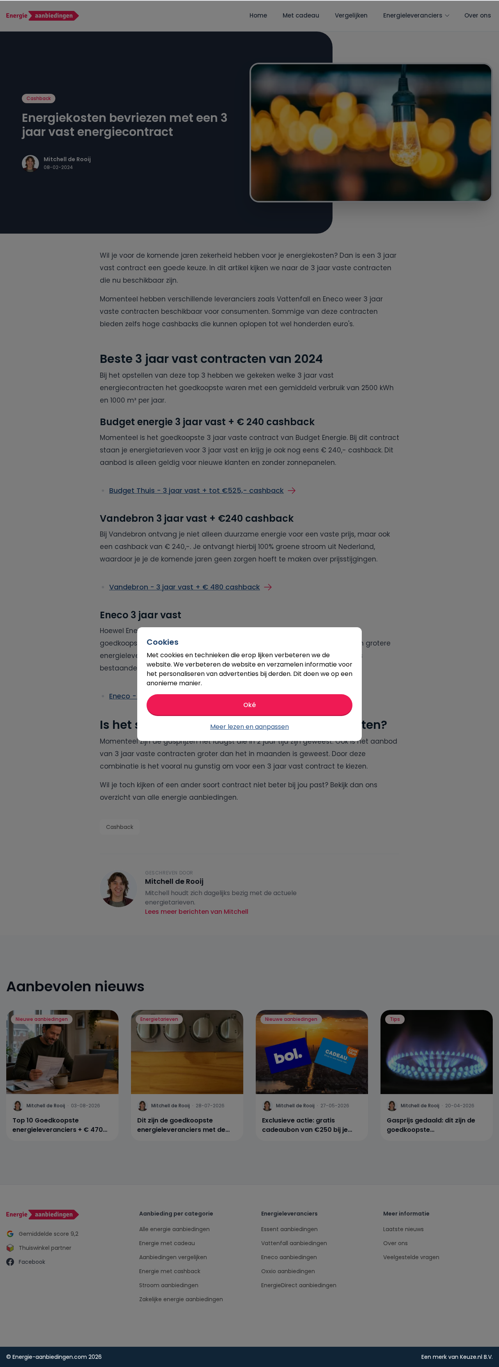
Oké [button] (249, 704)
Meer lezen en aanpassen (249, 726)
